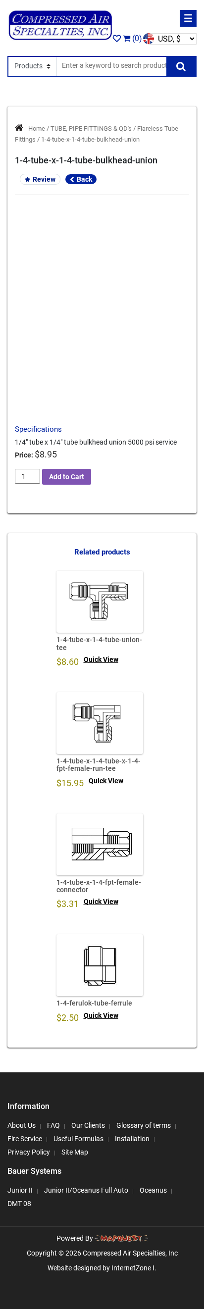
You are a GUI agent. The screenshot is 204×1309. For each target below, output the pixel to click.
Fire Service (24, 1139)
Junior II (20, 1190)
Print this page (102, 328)
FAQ (53, 1125)
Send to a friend (102, 311)
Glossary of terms (143, 1125)
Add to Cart (66, 477)
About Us (21, 1125)
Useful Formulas (78, 1139)
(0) (136, 38)
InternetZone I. (133, 1268)
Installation (132, 1139)
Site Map (74, 1152)
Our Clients (88, 1125)
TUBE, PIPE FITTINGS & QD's (91, 128)
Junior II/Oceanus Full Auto (86, 1190)
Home (36, 128)
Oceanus (153, 1190)
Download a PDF (102, 346)
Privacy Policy (28, 1152)
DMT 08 (19, 1204)
